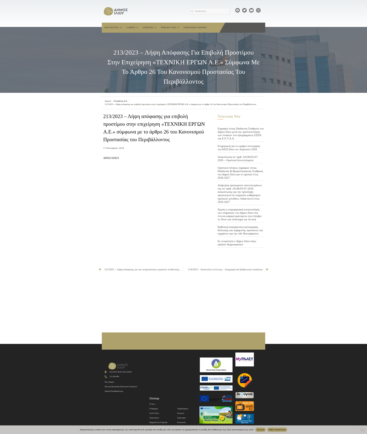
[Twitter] (244, 10)
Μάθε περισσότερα (277, 429)
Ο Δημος (130, 27)
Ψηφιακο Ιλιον (168, 27)
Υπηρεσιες (148, 27)
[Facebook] (237, 10)
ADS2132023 (111, 157)
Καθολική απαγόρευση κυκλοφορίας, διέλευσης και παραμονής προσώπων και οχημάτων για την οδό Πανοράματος (240, 230)
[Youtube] (251, 10)
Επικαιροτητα (111, 27)
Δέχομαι (260, 429)
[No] (362, 429)
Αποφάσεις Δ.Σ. (121, 101)
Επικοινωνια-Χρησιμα (195, 27)
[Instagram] (258, 10)
